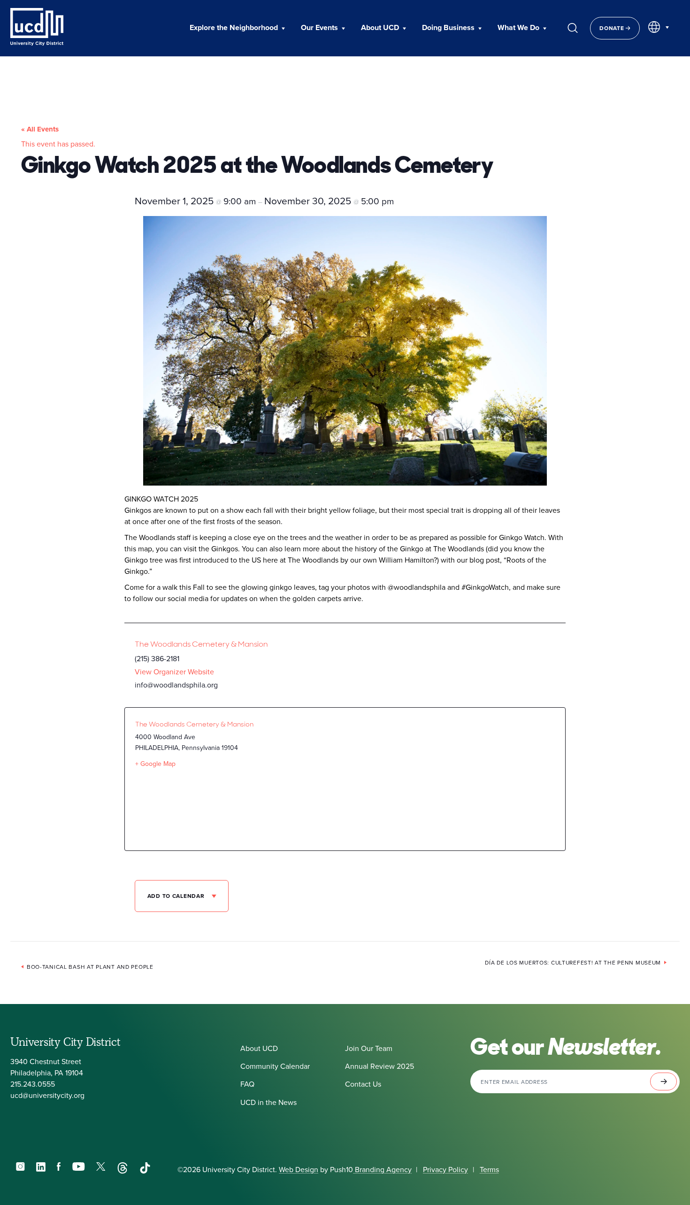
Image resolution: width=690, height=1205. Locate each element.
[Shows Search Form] (572, 28)
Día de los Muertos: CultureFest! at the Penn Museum (573, 962)
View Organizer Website (174, 671)
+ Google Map (155, 763)
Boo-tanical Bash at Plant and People (90, 967)
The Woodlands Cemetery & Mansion (201, 644)
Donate (612, 28)
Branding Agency (382, 1169)
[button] (237, 28)
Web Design (298, 1169)
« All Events (40, 129)
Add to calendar (177, 896)
